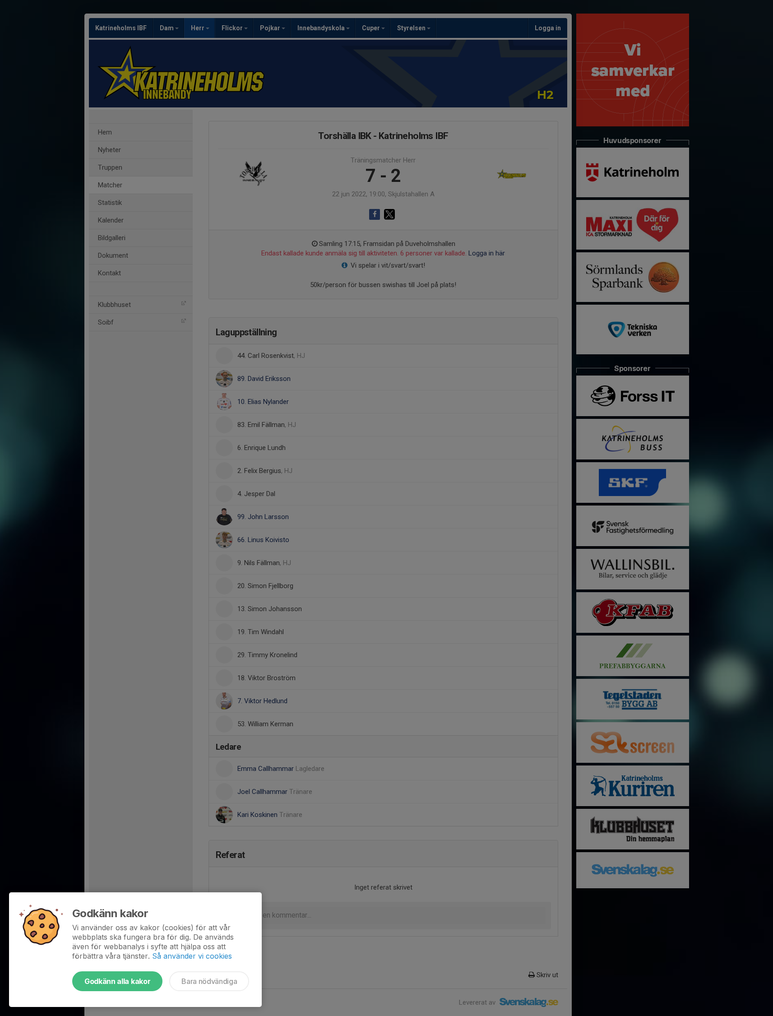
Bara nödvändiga (209, 981)
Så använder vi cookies (192, 955)
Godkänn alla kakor (117, 981)
